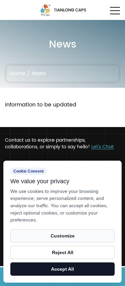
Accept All (62, 269)
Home (17, 73)
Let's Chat (102, 147)
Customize (63, 235)
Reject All (62, 252)
